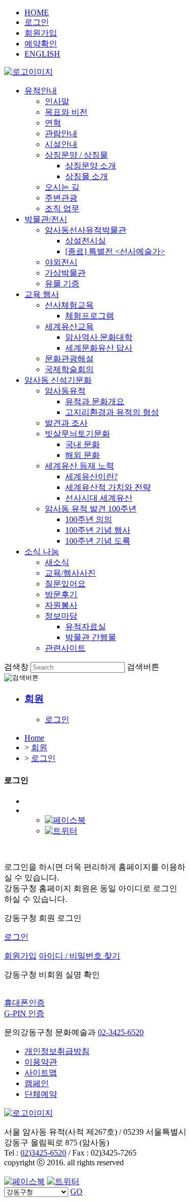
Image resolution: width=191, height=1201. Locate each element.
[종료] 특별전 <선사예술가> (115, 251)
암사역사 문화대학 (98, 337)
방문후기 (61, 594)
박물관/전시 (45, 219)
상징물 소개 (86, 176)
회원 (39, 747)
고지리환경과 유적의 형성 (112, 412)
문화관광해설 (69, 358)
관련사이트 (65, 648)
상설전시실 (85, 240)
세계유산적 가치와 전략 (108, 487)
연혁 (53, 122)
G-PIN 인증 (24, 1013)
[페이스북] (65, 820)
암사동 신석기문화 (58, 380)
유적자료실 (85, 626)
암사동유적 (65, 390)
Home (34, 737)
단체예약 (40, 1094)
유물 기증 (62, 283)
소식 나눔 (41, 551)
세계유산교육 (69, 326)
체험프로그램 (89, 315)
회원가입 (40, 33)
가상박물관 (65, 272)
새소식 (57, 562)
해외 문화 (82, 455)
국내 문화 (82, 444)
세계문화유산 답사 (98, 348)
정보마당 (61, 615)
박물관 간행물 (90, 637)
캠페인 (36, 1083)
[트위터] (61, 830)
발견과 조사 (66, 423)
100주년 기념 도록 (97, 540)
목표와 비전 (66, 112)
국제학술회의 (69, 369)
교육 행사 (41, 294)
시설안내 (61, 144)
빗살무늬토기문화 (77, 433)
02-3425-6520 (121, 1032)
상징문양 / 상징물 (76, 155)
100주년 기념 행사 (97, 530)
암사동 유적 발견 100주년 (91, 508)
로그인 (36, 22)
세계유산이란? (91, 476)
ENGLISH (42, 54)
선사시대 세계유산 (98, 498)
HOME (36, 12)
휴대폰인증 (24, 1002)
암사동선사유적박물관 (85, 230)
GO (76, 1191)
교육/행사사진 (70, 573)
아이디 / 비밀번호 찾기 (79, 955)
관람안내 (61, 133)
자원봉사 (61, 605)
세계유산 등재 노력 (79, 465)
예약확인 (40, 43)
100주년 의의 (88, 519)
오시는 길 (62, 187)
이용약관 (40, 1062)
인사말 (57, 101)
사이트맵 (40, 1072)
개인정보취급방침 (57, 1051)
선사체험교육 (69, 305)
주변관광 (61, 197)
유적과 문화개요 (94, 401)
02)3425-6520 (43, 1152)
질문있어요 (65, 583)
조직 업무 (62, 208)
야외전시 (61, 262)
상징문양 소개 (90, 165)
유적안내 (40, 90)
